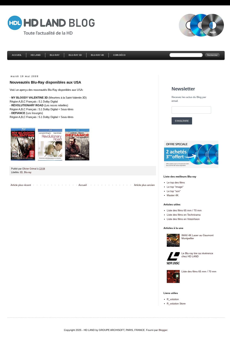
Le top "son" (174, 191)
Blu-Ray (54, 55)
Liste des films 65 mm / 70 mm (184, 210)
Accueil (17, 55)
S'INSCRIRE (182, 120)
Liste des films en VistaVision (183, 219)
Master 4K (172, 195)
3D (21, 172)
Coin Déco (119, 55)
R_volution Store (176, 303)
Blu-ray (27, 172)
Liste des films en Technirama (184, 214)
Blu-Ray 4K (97, 55)
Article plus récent (21, 185)
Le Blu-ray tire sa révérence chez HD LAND (197, 255)
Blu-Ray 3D (75, 55)
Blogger (163, 330)
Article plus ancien (144, 185)
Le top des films (176, 182)
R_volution (173, 299)
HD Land (36, 55)
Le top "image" (175, 186)
